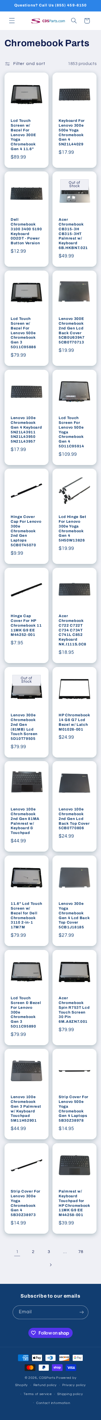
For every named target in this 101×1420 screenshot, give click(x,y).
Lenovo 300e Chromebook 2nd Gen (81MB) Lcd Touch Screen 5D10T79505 (24, 727)
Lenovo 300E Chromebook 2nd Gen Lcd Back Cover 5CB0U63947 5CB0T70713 (72, 331)
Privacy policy (74, 1385)
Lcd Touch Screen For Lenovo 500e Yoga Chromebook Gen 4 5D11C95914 (71, 431)
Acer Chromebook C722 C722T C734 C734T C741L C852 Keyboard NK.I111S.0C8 (72, 630)
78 (80, 1252)
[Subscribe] (81, 1312)
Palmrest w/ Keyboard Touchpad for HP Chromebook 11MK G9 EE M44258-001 (74, 1203)
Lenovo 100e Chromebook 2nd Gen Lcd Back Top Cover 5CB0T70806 (74, 818)
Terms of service (38, 1394)
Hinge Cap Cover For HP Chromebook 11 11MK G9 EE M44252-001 (26, 625)
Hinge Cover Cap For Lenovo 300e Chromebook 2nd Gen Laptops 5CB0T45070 (26, 531)
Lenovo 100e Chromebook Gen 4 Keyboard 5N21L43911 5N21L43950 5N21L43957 (26, 429)
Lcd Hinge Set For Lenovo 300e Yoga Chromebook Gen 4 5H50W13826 (72, 529)
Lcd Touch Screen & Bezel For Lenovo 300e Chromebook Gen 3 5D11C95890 (26, 1012)
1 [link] (17, 1251)
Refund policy (45, 1385)
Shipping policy (70, 1394)
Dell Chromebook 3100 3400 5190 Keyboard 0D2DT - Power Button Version (26, 231)
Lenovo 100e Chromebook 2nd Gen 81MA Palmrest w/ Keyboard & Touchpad (25, 821)
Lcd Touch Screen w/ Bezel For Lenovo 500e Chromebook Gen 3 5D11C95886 (23, 333)
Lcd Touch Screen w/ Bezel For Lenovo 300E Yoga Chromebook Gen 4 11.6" (23, 134)
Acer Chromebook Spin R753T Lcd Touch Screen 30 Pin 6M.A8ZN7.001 (74, 1010)
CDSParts (47, 1377)
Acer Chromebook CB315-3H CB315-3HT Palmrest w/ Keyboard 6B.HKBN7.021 (73, 233)
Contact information (53, 1403)
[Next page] (50, 1264)
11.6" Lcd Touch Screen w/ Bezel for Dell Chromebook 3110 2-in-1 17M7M (26, 915)
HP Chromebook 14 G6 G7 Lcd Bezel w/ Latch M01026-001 (74, 722)
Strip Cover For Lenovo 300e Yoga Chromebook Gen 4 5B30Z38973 (25, 1203)
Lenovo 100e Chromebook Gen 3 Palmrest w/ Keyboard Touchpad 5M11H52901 (26, 1109)
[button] (11, 20)
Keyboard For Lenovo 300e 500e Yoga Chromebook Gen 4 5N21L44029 (72, 132)
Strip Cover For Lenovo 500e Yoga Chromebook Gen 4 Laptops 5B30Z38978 (73, 1109)
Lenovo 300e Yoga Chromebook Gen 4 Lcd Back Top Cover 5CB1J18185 (74, 915)
